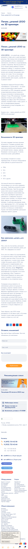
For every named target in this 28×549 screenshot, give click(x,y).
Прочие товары (5, 501)
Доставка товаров (6, 515)
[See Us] (3, 428)
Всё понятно (5, 542)
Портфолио (17, 482)
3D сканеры (4, 485)
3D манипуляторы (6, 487)
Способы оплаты (5, 513)
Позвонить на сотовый (8, 472)
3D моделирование (19, 486)
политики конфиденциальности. (10, 537)
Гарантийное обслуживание (8, 517)
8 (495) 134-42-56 (10, 441)
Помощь (3, 511)
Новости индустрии (6, 518)
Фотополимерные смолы (6, 491)
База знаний (4, 520)
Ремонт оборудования (20, 490)
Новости (9, 13)
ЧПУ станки (4, 496)
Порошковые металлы (7, 493)
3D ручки (3, 486)
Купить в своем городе (7, 527)
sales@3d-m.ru (18, 6)
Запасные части (5, 499)
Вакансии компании (6, 525)
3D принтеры (4, 483)
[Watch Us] (1, 428)
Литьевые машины (6, 500)
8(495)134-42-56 (19, 8)
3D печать (17, 483)
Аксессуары (4, 497)
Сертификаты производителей (9, 530)
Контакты (3, 508)
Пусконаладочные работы (19, 492)
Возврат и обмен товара (7, 528)
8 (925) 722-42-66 (11, 444)
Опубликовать (14, 366)
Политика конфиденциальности (10, 531)
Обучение (17, 487)
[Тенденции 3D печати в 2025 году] (14, 383)
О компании (4, 510)
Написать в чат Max (7, 463)
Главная (3, 13)
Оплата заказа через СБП (8, 514)
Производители (5, 523)
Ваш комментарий (6, 353)
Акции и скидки (5, 482)
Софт (2, 494)
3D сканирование (19, 485)
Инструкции (4, 521)
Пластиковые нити (6, 489)
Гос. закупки (4, 524)
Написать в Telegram (8, 468)
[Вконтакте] (5, 428)
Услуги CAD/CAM (19, 489)
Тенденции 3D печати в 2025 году (12, 392)
